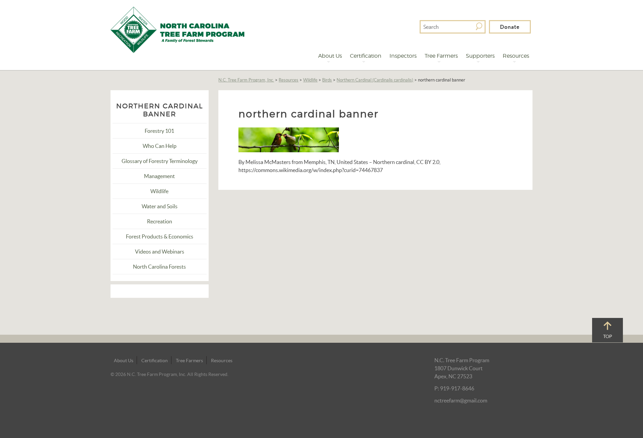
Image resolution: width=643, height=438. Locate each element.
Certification (365, 56)
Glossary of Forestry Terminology (160, 161)
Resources (516, 56)
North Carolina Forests (159, 267)
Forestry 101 (159, 131)
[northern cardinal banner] (288, 139)
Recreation (159, 221)
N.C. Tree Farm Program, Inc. (246, 80)
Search (479, 26)
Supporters (480, 56)
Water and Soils (159, 206)
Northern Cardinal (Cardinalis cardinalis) (375, 80)
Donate (510, 27)
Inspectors (403, 56)
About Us (330, 56)
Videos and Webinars (159, 252)
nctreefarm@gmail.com (460, 400)
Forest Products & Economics (159, 236)
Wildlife (310, 80)
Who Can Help (159, 146)
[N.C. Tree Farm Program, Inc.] (177, 29)
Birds (327, 80)
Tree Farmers (441, 56)
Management (159, 176)
